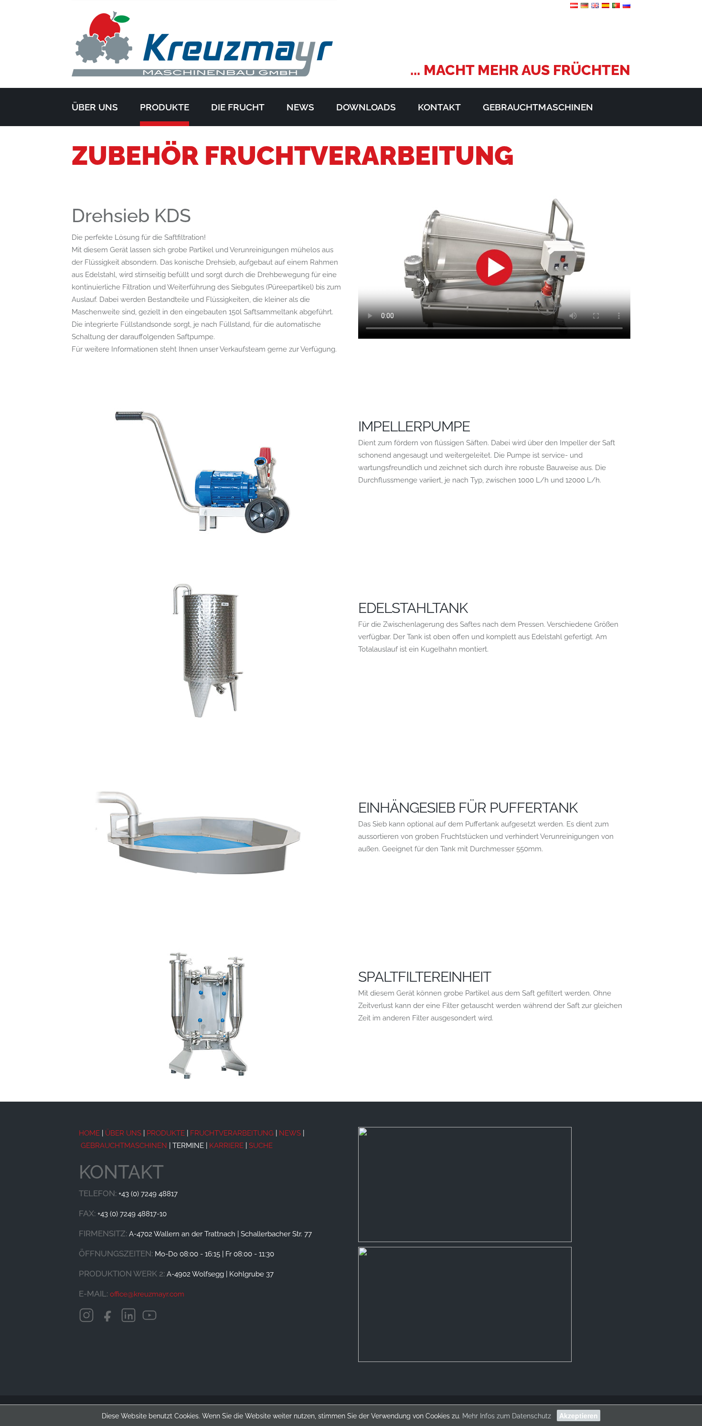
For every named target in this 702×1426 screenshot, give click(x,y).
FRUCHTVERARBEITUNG (232, 1133)
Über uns (95, 107)
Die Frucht (238, 107)
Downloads (366, 107)
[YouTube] (149, 1317)
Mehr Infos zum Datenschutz (506, 1416)
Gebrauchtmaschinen (538, 107)
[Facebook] (107, 1317)
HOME (89, 1133)
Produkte (164, 107)
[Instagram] (86, 1317)
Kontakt (439, 107)
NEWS (290, 1133)
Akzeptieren (578, 1415)
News (300, 107)
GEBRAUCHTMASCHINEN (124, 1145)
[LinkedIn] (128, 1317)
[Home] (204, 39)
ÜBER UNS (122, 1133)
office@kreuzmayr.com (147, 1294)
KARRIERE (226, 1145)
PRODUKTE (166, 1133)
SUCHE (261, 1145)
